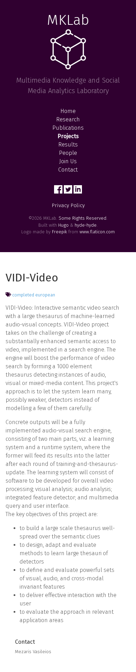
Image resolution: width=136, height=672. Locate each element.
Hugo (63, 225)
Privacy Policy (68, 205)
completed (23, 294)
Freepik (59, 231)
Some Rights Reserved (82, 218)
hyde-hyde (86, 225)
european (45, 294)
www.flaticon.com (97, 231)
